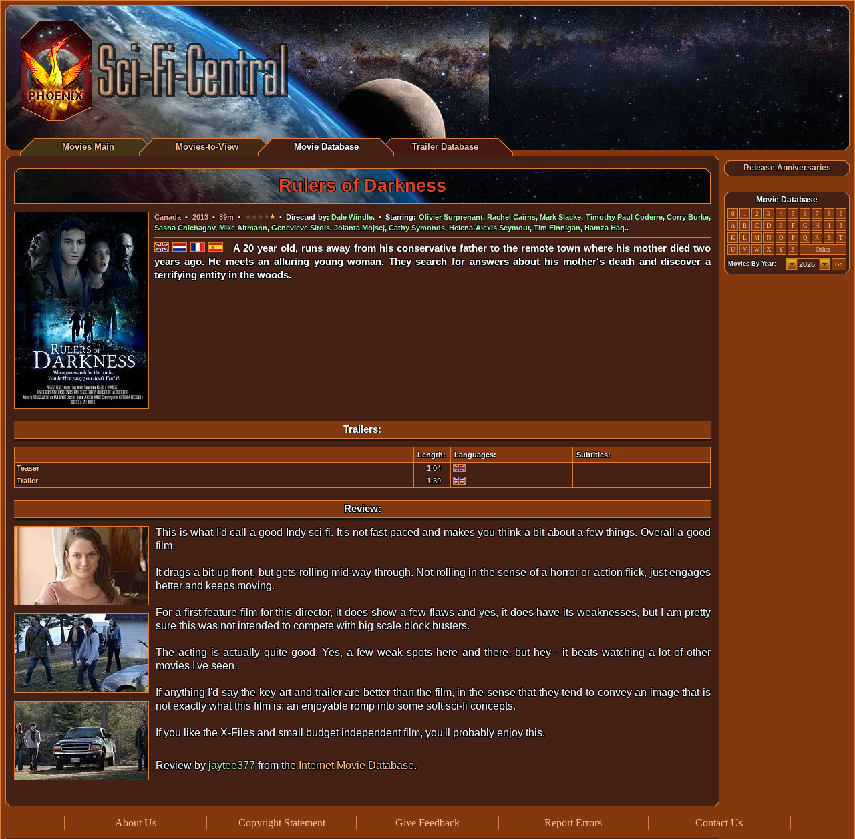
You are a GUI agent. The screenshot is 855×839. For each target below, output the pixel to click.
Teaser (28, 468)
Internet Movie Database (356, 765)
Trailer (27, 481)
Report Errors (573, 822)
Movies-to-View (207, 147)
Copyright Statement (281, 822)
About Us (135, 822)
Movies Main (88, 147)
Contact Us (719, 822)
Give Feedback (427, 822)
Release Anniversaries (787, 167)
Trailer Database (445, 147)
